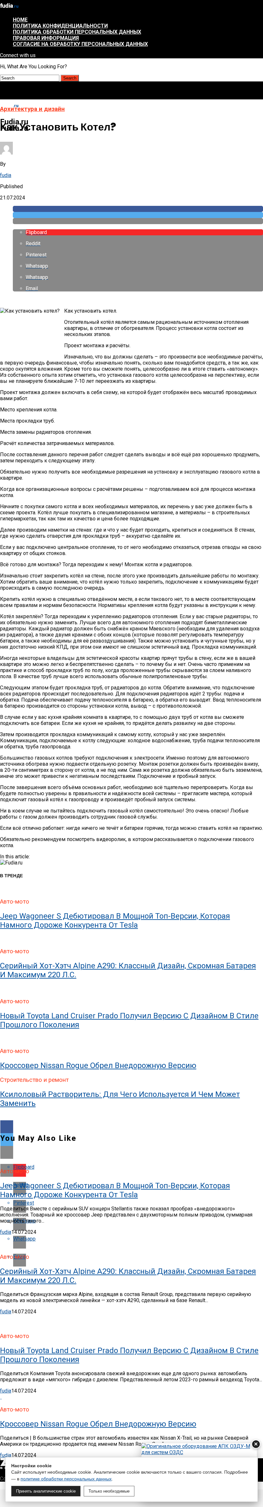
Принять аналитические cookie (46, 1491)
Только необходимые (109, 1491)
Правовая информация (46, 38)
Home (20, 20)
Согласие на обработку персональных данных (80, 44)
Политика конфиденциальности (60, 26)
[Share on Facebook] (138, 209)
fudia (5, 175)
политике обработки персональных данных (66, 1478)
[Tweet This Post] (138, 215)
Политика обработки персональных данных (77, 32)
